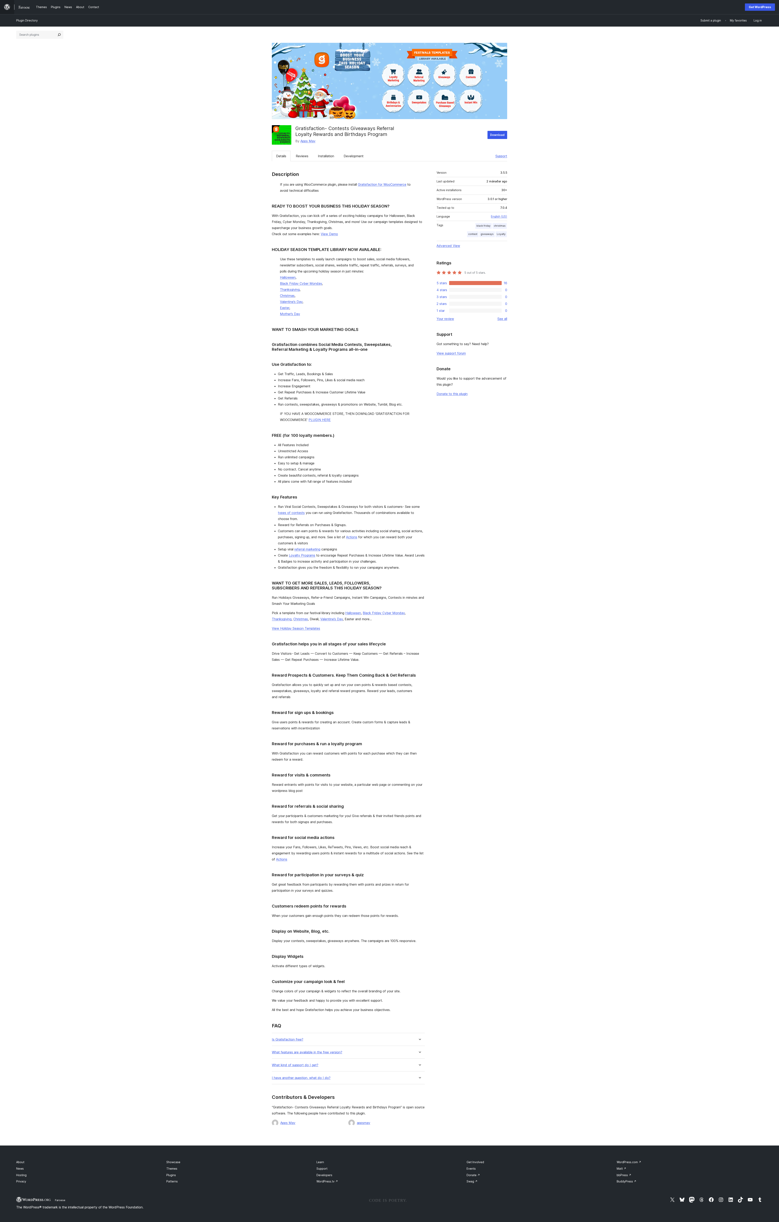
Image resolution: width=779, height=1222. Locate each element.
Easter (284, 308)
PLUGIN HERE (320, 420)
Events (471, 1168)
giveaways (487, 234)
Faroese (60, 1200)
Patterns (172, 1181)
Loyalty (501, 234)
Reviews (302, 156)
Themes (171, 1168)
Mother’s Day (290, 314)
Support (501, 156)
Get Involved (475, 1162)
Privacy (21, 1181)
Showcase (173, 1162)
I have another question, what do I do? (301, 1078)
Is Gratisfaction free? (287, 1039)
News (20, 1168)
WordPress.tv (327, 1181)
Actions (351, 537)
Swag (472, 1181)
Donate (473, 1175)
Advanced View (448, 246)
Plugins (171, 1175)
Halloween (288, 277)
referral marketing (307, 549)
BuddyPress (626, 1181)
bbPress (624, 1175)
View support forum (451, 353)
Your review (445, 319)
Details (281, 156)
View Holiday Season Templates (296, 628)
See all (502, 319)
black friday (484, 225)
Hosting (21, 1175)
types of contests (291, 513)
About (20, 1162)
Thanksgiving (290, 289)
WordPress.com (629, 1162)
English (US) (499, 216)
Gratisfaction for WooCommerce (382, 184)
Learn (320, 1162)
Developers (324, 1175)
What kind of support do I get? (295, 1065)
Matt (621, 1168)
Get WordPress (760, 7)
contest (472, 234)
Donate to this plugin (452, 394)
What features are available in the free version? (307, 1052)
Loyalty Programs (302, 555)
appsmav (363, 1123)
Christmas (287, 296)
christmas (500, 225)
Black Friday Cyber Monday (301, 283)
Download (497, 135)
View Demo (329, 234)
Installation (326, 156)
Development (354, 156)
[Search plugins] (59, 35)
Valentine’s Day (291, 302)
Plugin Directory (27, 20)
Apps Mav (307, 141)
